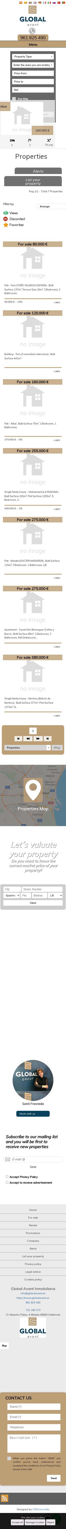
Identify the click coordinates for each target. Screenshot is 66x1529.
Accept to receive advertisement (31, 1182)
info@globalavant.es (33, 1293)
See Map (23, 98)
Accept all (17, 1522)
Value (33, 902)
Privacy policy (33, 1264)
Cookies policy (33, 1279)
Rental (33, 1225)
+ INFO (57, 302)
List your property (33, 181)
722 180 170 (33, 1310)
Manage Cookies (35, 1522)
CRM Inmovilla (40, 1509)
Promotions (33, 1233)
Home (33, 1210)
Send (33, 1166)
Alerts (38, 171)
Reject (50, 1522)
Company (33, 1240)
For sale (33, 1217)
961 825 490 (33, 1302)
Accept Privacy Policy (24, 1177)
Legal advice (33, 1271)
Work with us (27, 1113)
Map (4, 1345)
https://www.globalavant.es (33, 1298)
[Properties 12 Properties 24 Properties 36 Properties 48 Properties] (27, 747)
